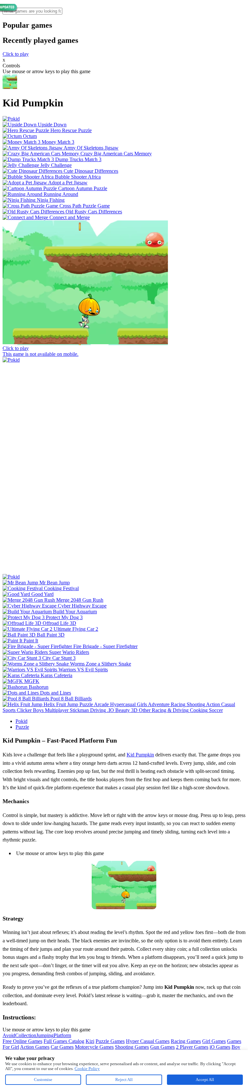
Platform (62, 1035)
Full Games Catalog (64, 1041)
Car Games (62, 1047)
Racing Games (186, 1041)
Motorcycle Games (94, 1047)
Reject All (124, 1079)
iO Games (220, 1047)
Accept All (205, 1079)
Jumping (45, 1035)
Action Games (34, 1047)
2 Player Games (192, 1047)
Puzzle (22, 727)
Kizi (90, 1041)
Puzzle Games (110, 1041)
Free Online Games (22, 1041)
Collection (25, 1035)
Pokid (21, 721)
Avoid (9, 1035)
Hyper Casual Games (148, 1041)
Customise (43, 1079)
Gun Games (162, 1047)
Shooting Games (132, 1047)
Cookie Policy (87, 1068)
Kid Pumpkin (140, 754)
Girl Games (214, 1041)
